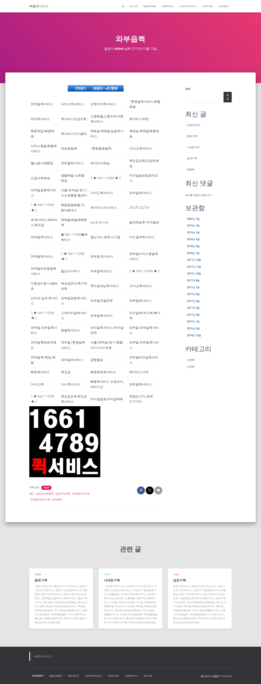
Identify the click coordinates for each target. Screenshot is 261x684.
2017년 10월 (194, 273)
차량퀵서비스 (167, 6)
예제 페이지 (73, 676)
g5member (37, 676)
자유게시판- (207, 6)
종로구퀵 (192, 136)
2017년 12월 (194, 259)
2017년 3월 (193, 307)
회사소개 (133, 6)
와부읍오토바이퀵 (40, 499)
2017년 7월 (193, 287)
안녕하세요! (193, 125)
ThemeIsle (226, 676)
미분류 (46, 488)
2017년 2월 (193, 314)
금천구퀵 (192, 158)
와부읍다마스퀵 (80, 493)
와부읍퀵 (57, 499)
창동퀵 (190, 169)
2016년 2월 (193, 328)
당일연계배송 (149, 6)
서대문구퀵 (193, 147)
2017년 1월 (193, 321)
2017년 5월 (193, 301)
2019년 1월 (193, 232)
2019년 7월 (193, 225)
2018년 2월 (193, 246)
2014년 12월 (194, 335)
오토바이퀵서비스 (188, 6)
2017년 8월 (193, 280)
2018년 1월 (193, 253)
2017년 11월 (194, 266)
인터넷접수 (223, 6)
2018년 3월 (193, 239)
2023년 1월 (193, 218)
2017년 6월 (193, 294)
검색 (187, 88)
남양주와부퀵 (62, 493)
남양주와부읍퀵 (45, 493)
